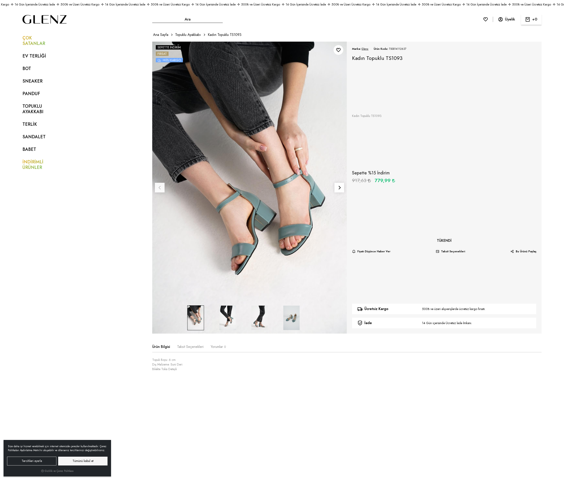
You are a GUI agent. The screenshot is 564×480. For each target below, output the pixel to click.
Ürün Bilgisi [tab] (161, 346)
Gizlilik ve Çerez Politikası (59, 471)
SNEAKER (32, 81)
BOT (26, 68)
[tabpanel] (346, 366)
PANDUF (31, 93)
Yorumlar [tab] (218, 346)
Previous (160, 187)
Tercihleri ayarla (32, 461)
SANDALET (34, 137)
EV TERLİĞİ (34, 56)
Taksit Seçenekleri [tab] (190, 346)
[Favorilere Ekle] (338, 50)
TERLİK (29, 124)
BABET (29, 149)
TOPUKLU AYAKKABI (32, 108)
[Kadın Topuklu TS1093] (249, 188)
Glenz (365, 49)
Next (339, 187)
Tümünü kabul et (82, 461)
